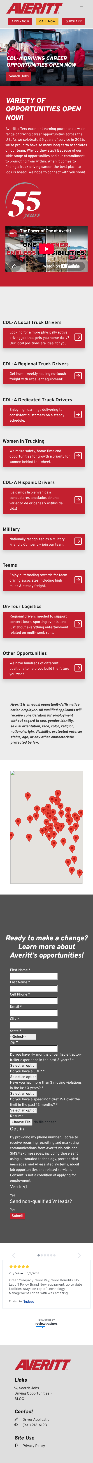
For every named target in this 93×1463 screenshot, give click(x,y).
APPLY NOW (20, 21)
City (14, 1019)
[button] (72, 849)
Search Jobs (19, 76)
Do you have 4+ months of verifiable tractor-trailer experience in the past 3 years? (45, 1057)
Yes (13, 1195)
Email (16, 1007)
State (16, 1031)
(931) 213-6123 (34, 1429)
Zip (14, 1042)
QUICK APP (73, 21)
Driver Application (36, 1424)
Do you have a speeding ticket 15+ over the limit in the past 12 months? (45, 1102)
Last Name (20, 982)
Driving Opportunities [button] (31, 1398)
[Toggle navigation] (81, 8)
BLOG (19, 1403)
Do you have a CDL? (27, 1071)
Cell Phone (20, 994)
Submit (17, 1216)
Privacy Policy (33, 1450)
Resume (16, 1116)
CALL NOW (47, 21)
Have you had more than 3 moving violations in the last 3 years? (46, 1085)
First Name (20, 970)
